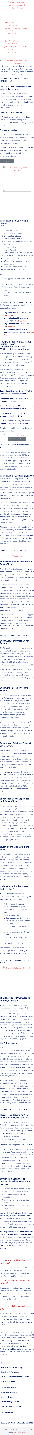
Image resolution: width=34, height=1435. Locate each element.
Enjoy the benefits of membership (15, 1377)
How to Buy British (8, 1388)
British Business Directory (11, 1367)
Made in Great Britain (9, 894)
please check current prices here (15, 423)
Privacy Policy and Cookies (11, 1402)
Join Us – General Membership (16, 28)
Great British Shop (11, 22)
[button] (17, 38)
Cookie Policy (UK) (11, 33)
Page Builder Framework (20, 1432)
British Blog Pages (8, 1381)
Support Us (9, 31)
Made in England (8, 1397)
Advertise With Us (11, 25)
